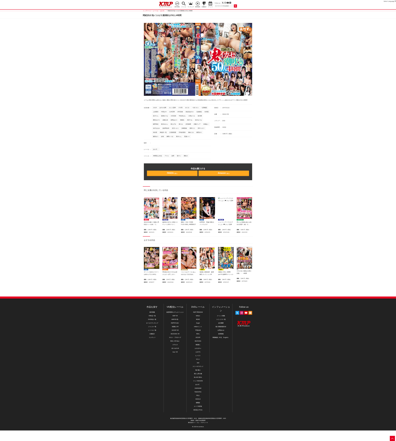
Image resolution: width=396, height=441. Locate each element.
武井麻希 (188, 124)
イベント (210, 7)
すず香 (181, 107)
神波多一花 (163, 132)
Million (146, 219)
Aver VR (175, 352)
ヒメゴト (198, 355)
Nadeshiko (198, 392)
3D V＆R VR (175, 348)
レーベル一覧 (152, 330)
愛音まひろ (156, 120)
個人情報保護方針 (221, 326)
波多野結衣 (166, 128)
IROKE (198, 319)
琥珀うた (192, 128)
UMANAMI (184, 269)
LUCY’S (198, 352)
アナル (167, 156)
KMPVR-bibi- (175, 323)
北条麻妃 (199, 111)
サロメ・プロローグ (175, 337)
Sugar (198, 323)
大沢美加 (173, 116)
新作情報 (152, 312)
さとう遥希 (172, 107)
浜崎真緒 (184, 128)
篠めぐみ (191, 132)
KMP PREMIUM (198, 312)
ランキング (191, 7)
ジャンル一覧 (152, 326)
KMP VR (175, 316)
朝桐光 (182, 120)
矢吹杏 (155, 132)
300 (198, 363)
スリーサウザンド (198, 366)
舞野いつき (170, 136)
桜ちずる (173, 124)
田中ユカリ (201, 128)
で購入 (172, 173)
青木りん (179, 136)
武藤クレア (197, 124)
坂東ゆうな (164, 116)
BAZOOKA (240, 219)
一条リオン (195, 107)
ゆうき (187, 107)
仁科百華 (172, 111)
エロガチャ (198, 348)
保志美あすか (190, 111)
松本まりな (198, 120)
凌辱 (172, 156)
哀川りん (155, 116)
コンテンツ (152, 337)
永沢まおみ (156, 128)
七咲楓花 (204, 107)
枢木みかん (164, 124)
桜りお (181, 124)
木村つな (189, 120)
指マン (179, 156)
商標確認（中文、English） (221, 337)
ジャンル (183, 7)
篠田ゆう (155, 136)
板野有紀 (155, 124)
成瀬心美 (165, 120)
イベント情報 (221, 316)
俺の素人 (198, 370)
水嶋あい (206, 124)
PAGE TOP (392, 438)
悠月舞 (200, 116)
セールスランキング (152, 323)
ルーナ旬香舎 (198, 406)
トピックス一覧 (221, 319)
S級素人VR (175, 326)
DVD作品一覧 (152, 319)
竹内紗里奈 (182, 132)
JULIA (155, 107)
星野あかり (174, 120)
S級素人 (202, 269)
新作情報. (177, 7)
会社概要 (221, 323)
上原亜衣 (155, 111)
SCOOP (198, 337)
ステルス (175, 344)
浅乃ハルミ (175, 128)
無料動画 (197, 7)
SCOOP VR (175, 330)
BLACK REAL (198, 377)
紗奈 (162, 136)
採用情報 (221, 334)
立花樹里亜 (172, 132)
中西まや (164, 111)
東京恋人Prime (197, 410)
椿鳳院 (198, 402)
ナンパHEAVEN (198, 381)
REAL (183, 219)
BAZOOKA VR (175, 334)
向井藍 (207, 111)
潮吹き (186, 156)
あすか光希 (163, 107)
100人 (198, 395)
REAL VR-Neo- (175, 341)
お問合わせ (221, 330)
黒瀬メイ (187, 136)
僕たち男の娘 (198, 373)
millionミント (198, 326)
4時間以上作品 (157, 156)
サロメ (198, 359)
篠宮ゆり (199, 132)
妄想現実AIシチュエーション (175, 312)
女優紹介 (204, 7)
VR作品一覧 (152, 316)
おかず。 (155, 149)
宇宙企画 (165, 219)
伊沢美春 (180, 111)
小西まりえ (191, 116)
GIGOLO (198, 399)
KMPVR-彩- (175, 319)
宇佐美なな (182, 116)
